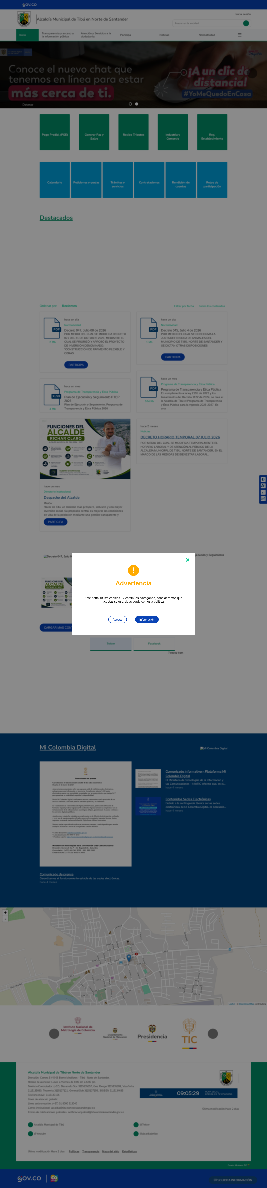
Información (146, 619)
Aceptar (118, 619)
